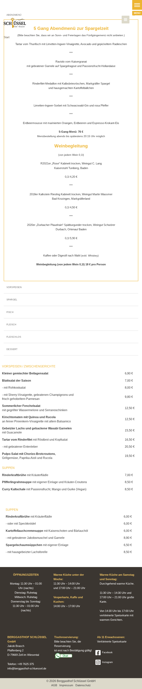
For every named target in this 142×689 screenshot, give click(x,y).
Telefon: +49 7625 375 (20, 664)
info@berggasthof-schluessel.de (26, 668)
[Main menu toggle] (125, 19)
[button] (137, 5)
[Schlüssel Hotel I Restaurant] (15, 23)
